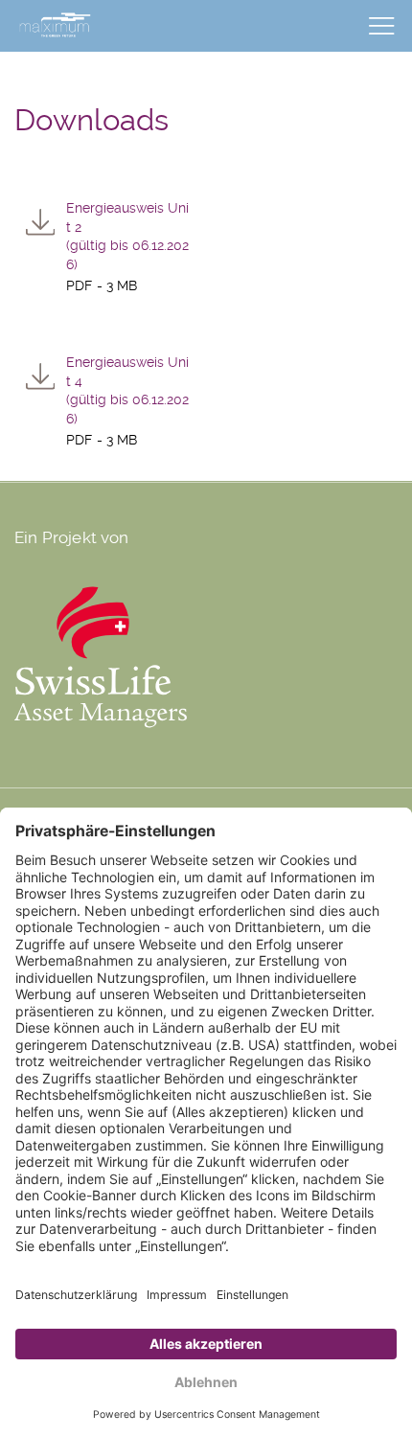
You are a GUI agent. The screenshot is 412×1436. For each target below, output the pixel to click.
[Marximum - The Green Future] (55, 23)
